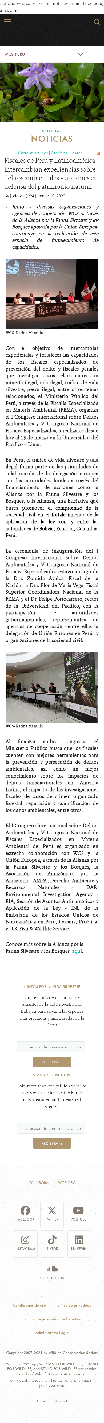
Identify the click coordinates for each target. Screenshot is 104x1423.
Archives (59, 153)
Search (76, 153)
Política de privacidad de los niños (52, 1319)
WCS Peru (14, 54)
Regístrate (52, 1062)
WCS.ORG (67, 1183)
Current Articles (33, 153)
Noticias (52, 131)
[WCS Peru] (52, 24)
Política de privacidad (73, 1305)
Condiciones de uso (29, 1305)
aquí (77, 951)
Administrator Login (52, 1332)
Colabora (39, 1183)
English (42, 1401)
